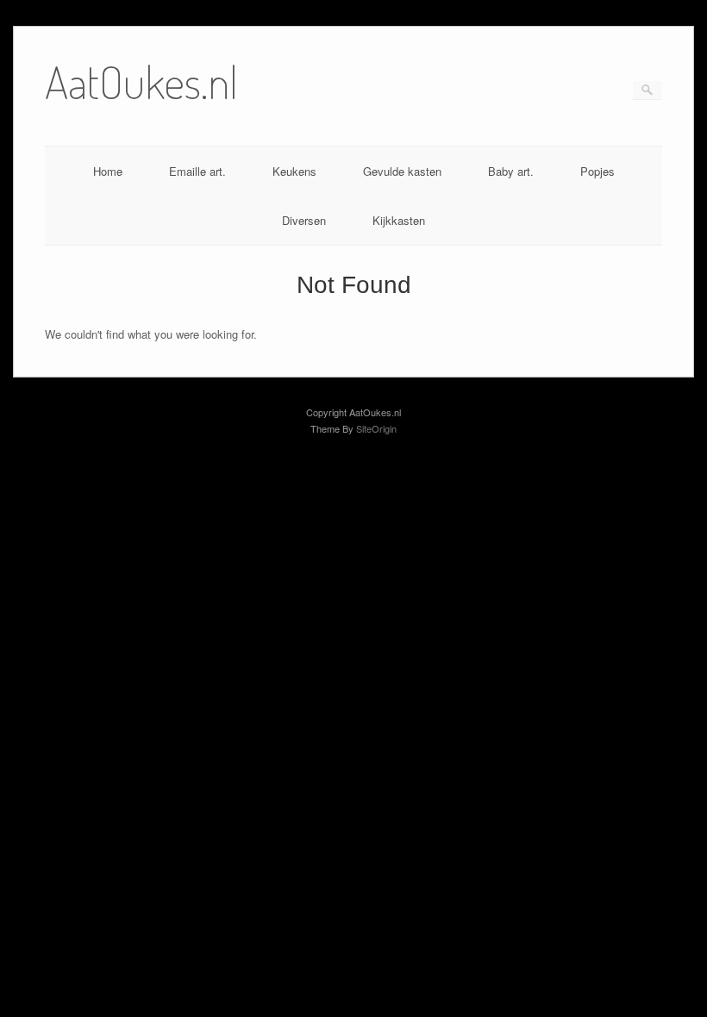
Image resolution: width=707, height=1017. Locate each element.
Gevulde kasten (402, 171)
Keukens (294, 171)
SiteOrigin (376, 428)
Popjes (597, 171)
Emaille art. (197, 171)
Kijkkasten (398, 220)
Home (107, 171)
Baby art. (511, 171)
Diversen (304, 220)
